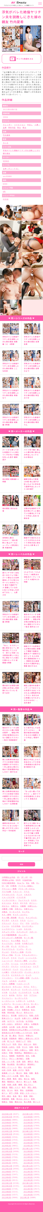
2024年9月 (28, 1134)
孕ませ (21, 1035)
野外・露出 (6, 1096)
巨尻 (14, 1044)
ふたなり (12, 981)
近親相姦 (29, 1090)
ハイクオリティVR (27, 963)
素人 (27, 1076)
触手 (24, 1087)
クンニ (15, 923)
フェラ (4, 981)
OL (37, 883)
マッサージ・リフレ (30, 989)
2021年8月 (6, 1189)
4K (31, 877)
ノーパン (33, 960)
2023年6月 (6, 1157)
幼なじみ (27, 1044)
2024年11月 (27, 1131)
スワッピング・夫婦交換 (12, 937)
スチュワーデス (8, 932)
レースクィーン (8, 1001)
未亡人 (4, 1056)
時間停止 (18, 1053)
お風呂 (4, 912)
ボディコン (17, 986)
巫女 (20, 1044)
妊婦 (36, 1033)
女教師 (4, 1027)
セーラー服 (28, 937)
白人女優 (27, 1067)
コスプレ (34, 923)
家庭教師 (13, 1038)
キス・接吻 (6, 914)
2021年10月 (7, 1186)
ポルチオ (5, 989)
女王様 (12, 1027)
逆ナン (4, 1093)
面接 (25, 1096)
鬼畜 (11, 1102)
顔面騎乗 (5, 1099)
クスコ (22, 920)
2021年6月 (6, 1191)
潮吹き (30, 1061)
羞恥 (33, 1079)
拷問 (3, 1050)
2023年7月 (28, 1154)
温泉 (24, 1061)
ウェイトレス (23, 900)
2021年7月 (28, 1189)
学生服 (4, 1038)
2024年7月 (28, 1137)
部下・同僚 (13, 1093)
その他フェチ (27, 943)
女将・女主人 (7, 1024)
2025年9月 (28, 1117)
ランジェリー (7, 998)
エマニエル (6, 903)
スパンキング (21, 932)
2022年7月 (28, 1171)
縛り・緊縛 (6, 1079)
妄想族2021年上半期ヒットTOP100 (24, 1030)
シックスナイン (8, 929)
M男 (33, 883)
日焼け (4, 1053)
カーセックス (14, 912)
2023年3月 (28, 1160)
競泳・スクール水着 (10, 1076)
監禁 (27, 1070)
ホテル (26, 986)
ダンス (13, 946)
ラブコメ (33, 995)
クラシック (6, 923)
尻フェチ (11, 1041)
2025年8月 (6, 1120)
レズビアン (6, 1004)
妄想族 (4, 1030)
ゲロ (27, 923)
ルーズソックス (21, 998)
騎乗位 (4, 1102)
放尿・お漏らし (21, 1050)
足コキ (10, 1090)
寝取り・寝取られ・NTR (28, 1038)
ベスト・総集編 (8, 984)
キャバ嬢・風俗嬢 (9, 917)
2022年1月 (28, 1180)
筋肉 (22, 1076)
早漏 (11, 1053)
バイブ (35, 966)
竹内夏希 (6, 135)
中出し (30, 125)
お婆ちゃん (32, 906)
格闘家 (12, 1056)
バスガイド (6, 969)
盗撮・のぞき (18, 1070)
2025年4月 (6, 1125)
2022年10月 (7, 1168)
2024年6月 (6, 1140)
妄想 (31, 1027)
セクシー (5, 940)
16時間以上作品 (8, 877)
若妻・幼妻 (11, 1084)
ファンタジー (7, 978)
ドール (17, 955)
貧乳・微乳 (32, 1087)
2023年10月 (7, 1151)
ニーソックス (30, 958)
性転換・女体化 (8, 1047)
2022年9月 (28, 1168)
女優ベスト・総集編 (30, 1018)
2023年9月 (28, 1151)
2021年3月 (28, 1194)
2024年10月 (7, 1134)
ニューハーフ (7, 960)
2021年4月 (6, 1194)
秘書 (31, 1073)
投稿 (31, 1047)
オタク (15, 903)
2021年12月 (7, 1183)
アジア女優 (6, 891)
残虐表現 (20, 1056)
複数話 (4, 1087)
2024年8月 (6, 1137)
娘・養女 (13, 1035)
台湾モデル (23, 1015)
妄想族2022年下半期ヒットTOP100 (17, 1033)
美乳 (20, 1079)
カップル (25, 912)
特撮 (3, 1064)
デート (28, 949)
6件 (4, 191)
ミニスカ (13, 992)
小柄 (3, 1041)
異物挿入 (31, 1064)
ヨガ (25, 995)
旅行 (36, 1050)
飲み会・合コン (22, 1099)
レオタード (20, 1001)
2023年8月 (6, 1154)
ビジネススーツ (17, 975)
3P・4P (24, 877)
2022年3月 (28, 1177)
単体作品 (12, 127)
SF (3, 886)
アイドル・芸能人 (25, 886)
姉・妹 (4, 1035)
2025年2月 (6, 1128)
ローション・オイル (21, 1004)
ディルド (5, 952)
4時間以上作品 (8, 880)
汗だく (4, 1058)
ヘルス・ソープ (22, 984)
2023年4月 (6, 1160)
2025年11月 (27, 1114)
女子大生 (20, 1021)
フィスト (35, 978)
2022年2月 (6, 1180)
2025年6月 (6, 1122)
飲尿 (33, 1099)
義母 (3, 1081)
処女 (33, 1009)
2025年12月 (7, 1114)
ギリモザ (5, 920)
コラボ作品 (15, 926)
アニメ (19, 894)
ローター (34, 1004)
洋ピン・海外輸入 (16, 1058)
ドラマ (13, 958)
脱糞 (35, 1081)
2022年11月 (27, 1166)
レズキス (31, 1001)
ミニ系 (36, 992)
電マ (20, 1096)
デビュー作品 (7, 955)
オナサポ (23, 903)
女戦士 (26, 1024)
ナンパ (21, 958)
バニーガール (25, 969)
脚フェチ (27, 1081)
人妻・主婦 (30, 1007)
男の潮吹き (21, 1064)
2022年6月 (6, 1174)
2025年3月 (28, 1125)
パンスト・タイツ (31, 972)
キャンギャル (31, 917)
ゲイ (22, 923)
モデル (19, 995)
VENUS (6, 161)
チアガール (23, 946)
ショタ (19, 929)
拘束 (36, 1047)
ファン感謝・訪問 (22, 978)
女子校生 (29, 1021)
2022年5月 (28, 1174)
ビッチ (28, 975)
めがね (12, 995)
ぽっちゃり (6, 986)
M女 (27, 883)
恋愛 (18, 1047)
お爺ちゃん (28, 909)
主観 (16, 1007)
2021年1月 (24, 1197)
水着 (33, 1056)
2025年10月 (7, 1117)
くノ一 (30, 920)
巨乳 (29, 1041)
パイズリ (5, 966)
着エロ (19, 1073)
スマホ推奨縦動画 (9, 935)
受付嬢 (13, 1015)
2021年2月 (6, 1197)
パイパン (14, 966)
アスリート (17, 891)
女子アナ (11, 1021)
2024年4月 (6, 1143)
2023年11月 (27, 1148)
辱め (22, 1090)
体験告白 (25, 1009)
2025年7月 (28, 1120)
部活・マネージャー (28, 1093)
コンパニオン (27, 926)
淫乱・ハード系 (8, 1061)
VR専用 (13, 886)
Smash (18, 2)
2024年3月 (28, 1143)
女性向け (18, 1024)
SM (7, 886)
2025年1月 (28, 1128)
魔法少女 (18, 1102)
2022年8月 (6, 1171)
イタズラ (27, 894)
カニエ (5, 143)
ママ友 (4, 992)
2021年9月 (28, 1186)
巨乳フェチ (6, 1044)
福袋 (25, 1073)
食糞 (13, 1099)
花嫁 (3, 1084)
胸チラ (19, 1081)
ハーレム (14, 963)
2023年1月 (28, 1163)
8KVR (18, 880)
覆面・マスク (14, 1087)
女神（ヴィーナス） (11, 168)
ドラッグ (5, 958)
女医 (3, 1021)
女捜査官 (34, 1024)
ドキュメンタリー (29, 955)
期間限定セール (30, 1053)
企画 (3, 1009)
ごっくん (5, 926)
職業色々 (11, 1081)
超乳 (3, 1090)
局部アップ (21, 1041)
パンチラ (5, 975)
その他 (17, 943)
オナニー (33, 903)
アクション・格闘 (9, 889)
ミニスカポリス (24, 992)
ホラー (33, 986)
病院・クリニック (9, 1067)
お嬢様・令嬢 (7, 909)
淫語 (18, 1061)
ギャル (21, 917)
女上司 (17, 1018)
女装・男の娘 (21, 1027)
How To (20, 883)
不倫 (3, 1007)
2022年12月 (7, 1166)
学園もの (29, 1035)
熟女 (19, 127)
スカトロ (27, 929)
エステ (34, 900)
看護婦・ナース (8, 1073)
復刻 (35, 1044)
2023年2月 (6, 1163)
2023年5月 (28, 1157)
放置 (31, 1050)
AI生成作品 (27, 880)
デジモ (28, 952)
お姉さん (14, 906)
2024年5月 (28, 1140)
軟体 (16, 1090)
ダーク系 (5, 946)
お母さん (18, 909)
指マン (10, 1050)
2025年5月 (28, 1122)
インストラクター (9, 900)
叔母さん (5, 1015)
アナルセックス (8, 894)
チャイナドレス (8, 949)
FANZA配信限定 (8, 883)
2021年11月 (27, 1183)
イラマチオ (20, 897)
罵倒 (14, 1079)
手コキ (24, 1047)
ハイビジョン (19, 125)
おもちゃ (5, 906)
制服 (3, 1012)
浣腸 (27, 1058)
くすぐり (14, 920)
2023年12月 (7, 1148)
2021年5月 (28, 1191)
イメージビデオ (8, 897)
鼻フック (36, 1102)
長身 (14, 1096)
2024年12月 (7, 1131)
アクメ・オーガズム (26, 889)
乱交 (22, 1007)
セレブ (24, 940)
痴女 (24, 127)
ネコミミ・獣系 (20, 960)
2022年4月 (6, 1177)
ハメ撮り (5, 972)
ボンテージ (15, 989)
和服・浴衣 (34, 1015)
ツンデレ (20, 949)
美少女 (26, 1079)
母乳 (27, 1056)
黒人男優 (27, 1102)
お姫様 (23, 906)
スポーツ (33, 932)
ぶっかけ (22, 981)
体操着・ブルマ (13, 1009)
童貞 (36, 1073)
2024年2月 (6, 1145)
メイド (4, 995)
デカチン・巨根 (17, 952)
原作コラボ (28, 1012)
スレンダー (7, 125)
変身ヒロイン (7, 1018)
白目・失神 (6, 1070)
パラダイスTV (17, 972)
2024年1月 (28, 1145)
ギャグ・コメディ (20, 914)
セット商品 (15, 940)
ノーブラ (5, 963)
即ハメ (19, 1012)
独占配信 (11, 1064)
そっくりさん (7, 943)
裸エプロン (28, 1084)
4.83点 (6, 199)
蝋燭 (20, 1084)
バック (15, 969)
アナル (26, 891)
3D (18, 877)
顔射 (31, 1096)
